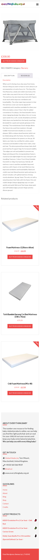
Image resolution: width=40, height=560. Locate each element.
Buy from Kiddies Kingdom (13, 61)
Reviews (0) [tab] (25, 76)
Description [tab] (9, 76)
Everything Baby (13, 6)
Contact (6, 504)
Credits (5, 507)
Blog (4, 497)
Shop (4, 500)
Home (5, 490)
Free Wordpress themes (11, 554)
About (5, 493)
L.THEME (26, 554)
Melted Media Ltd (11, 458)
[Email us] (8, 469)
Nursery (24, 68)
